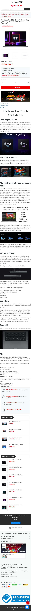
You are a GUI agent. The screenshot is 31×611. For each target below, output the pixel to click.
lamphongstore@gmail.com (10, 576)
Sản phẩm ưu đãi (7, 417)
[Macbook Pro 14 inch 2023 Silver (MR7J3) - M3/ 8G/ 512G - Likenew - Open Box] (4, 462)
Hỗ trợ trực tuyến (15, 522)
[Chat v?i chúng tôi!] (27, 607)
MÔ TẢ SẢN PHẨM (4, 103)
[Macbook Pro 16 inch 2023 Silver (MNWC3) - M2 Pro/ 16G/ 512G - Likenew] (4, 507)
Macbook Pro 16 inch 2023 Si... (15, 505)
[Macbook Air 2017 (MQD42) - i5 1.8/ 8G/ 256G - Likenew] (4, 431)
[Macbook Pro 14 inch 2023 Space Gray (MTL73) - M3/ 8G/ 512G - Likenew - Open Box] (4, 470)
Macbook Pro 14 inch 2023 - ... (15, 474)
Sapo (18, 609)
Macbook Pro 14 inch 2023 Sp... (16, 467)
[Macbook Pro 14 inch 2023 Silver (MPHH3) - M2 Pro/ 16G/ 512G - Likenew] (4, 492)
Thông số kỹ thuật (4, 105)
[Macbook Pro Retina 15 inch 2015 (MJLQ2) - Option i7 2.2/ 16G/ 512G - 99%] (4, 439)
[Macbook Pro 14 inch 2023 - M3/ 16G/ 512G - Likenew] (4, 477)
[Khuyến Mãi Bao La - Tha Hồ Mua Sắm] (15, 96)
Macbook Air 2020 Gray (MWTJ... (16, 444)
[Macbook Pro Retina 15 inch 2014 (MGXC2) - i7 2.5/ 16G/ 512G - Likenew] (4, 423)
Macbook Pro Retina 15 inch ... (15, 421)
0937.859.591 (17, 5)
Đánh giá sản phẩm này (7, 26)
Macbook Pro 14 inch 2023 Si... (15, 459)
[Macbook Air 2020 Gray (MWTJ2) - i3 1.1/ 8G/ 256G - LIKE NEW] (4, 447)
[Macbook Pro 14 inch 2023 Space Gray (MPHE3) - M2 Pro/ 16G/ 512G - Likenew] (4, 500)
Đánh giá (2, 107)
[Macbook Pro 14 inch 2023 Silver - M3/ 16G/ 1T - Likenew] (4, 485)
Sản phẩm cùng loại (8, 456)
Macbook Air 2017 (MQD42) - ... (16, 429)
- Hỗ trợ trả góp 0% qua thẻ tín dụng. (10, 75)
